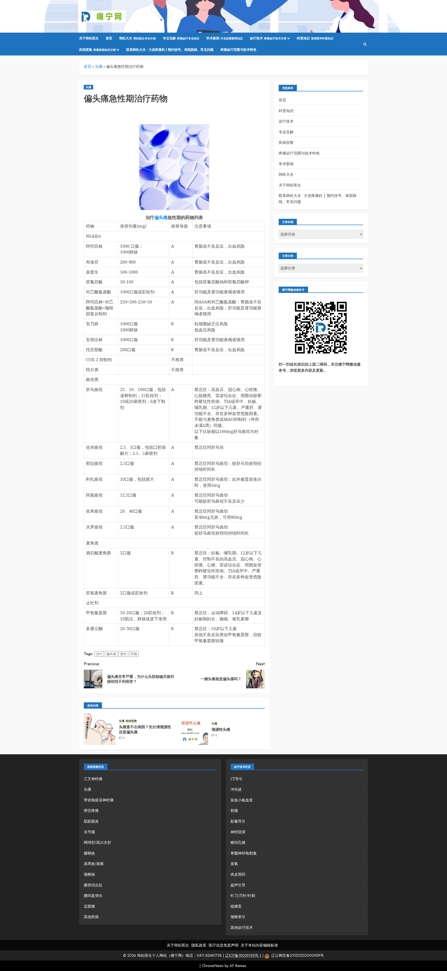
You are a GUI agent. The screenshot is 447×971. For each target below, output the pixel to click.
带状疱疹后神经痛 (99, 800)
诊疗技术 (268, 38)
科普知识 (315, 38)
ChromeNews (213, 965)
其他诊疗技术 (241, 927)
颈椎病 (89, 874)
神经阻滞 (237, 831)
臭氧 (234, 863)
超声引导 (237, 885)
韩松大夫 (137, 38)
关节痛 (89, 831)
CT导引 (236, 778)
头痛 (98, 66)
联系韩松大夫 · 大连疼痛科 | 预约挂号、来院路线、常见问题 (169, 49)
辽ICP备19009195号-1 (243, 955)
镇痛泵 (236, 906)
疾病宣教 (97, 49)
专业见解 (181, 38)
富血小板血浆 (241, 800)
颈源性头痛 (221, 729)
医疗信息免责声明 (223, 945)
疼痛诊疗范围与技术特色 (238, 49)
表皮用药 (237, 874)
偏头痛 (161, 217)
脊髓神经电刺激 (243, 853)
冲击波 (236, 789)
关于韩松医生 (89, 38)
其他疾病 (91, 916)
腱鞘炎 (89, 853)
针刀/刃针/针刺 (242, 895)
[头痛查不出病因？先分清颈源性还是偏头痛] (99, 729)
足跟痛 (89, 906)
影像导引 (237, 821)
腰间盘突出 (93, 895)
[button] (365, 44)
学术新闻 (224, 38)
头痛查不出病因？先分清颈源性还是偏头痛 (145, 729)
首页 (109, 38)
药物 (134, 654)
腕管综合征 (93, 885)
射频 (234, 810)
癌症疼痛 (91, 810)
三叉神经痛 (93, 778)
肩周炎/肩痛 (94, 863)
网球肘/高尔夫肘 (97, 842)
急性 (123, 654)
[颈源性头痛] (192, 729)
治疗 (99, 654)
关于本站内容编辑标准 (259, 945)
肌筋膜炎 (91, 821)
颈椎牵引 (237, 916)
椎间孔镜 (237, 842)
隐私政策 (198, 945)
